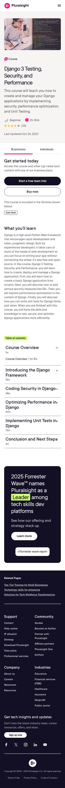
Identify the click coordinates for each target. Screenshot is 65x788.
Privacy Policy (30, 777)
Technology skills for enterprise (22, 589)
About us (9, 673)
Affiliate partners (44, 643)
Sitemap (9, 639)
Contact (9, 623)
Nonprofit (40, 700)
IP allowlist (10, 634)
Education (41, 673)
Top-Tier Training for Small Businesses (26, 585)
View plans (10, 650)
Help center (11, 628)
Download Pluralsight (16, 645)
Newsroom (10, 684)
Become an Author (45, 628)
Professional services (16, 656)
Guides (39, 623)
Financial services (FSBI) (45, 681)
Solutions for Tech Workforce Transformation (29, 594)
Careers (8, 679)
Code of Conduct (49, 777)
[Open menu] (59, 6)
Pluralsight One (44, 649)
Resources (10, 690)
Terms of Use (14, 777)
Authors (39, 654)
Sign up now (15, 735)
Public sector (42, 705)
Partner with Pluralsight (42, 636)
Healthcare (41, 689)
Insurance (40, 694)
